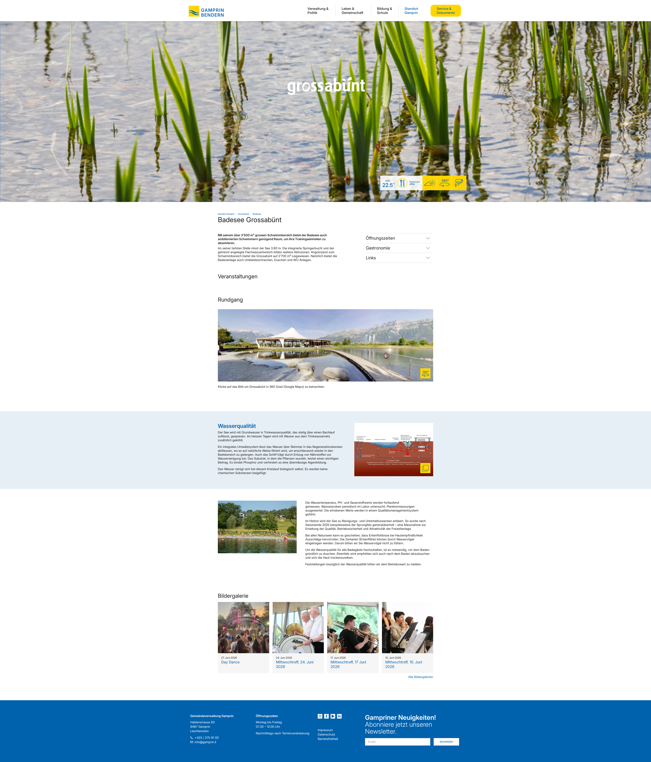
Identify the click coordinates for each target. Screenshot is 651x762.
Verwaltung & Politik (318, 11)
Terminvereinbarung (295, 733)
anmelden (446, 741)
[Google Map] (444, 183)
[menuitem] (319, 10)
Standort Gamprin (411, 11)
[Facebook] (326, 716)
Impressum (325, 730)
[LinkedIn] (339, 716)
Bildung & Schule (384, 11)
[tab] (399, 238)
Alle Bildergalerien (420, 677)
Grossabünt (243, 214)
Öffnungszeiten (380, 238)
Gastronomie (378, 247)
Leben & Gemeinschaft (352, 11)
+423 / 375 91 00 (207, 737)
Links (371, 257)
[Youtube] (333, 716)
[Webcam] (459, 183)
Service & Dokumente (446, 11)
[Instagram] (320, 716)
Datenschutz (326, 734)
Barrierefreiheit (328, 739)
